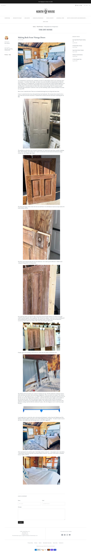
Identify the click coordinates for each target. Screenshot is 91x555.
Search (4, 5)
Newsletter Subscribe (47, 542)
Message (19, 507)
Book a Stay (55, 542)
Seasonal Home (60, 18)
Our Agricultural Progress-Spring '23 (79, 40)
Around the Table (17, 18)
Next (10, 54)
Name (19, 500)
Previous (6, 54)
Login (87, 5)
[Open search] (2, 5)
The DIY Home (40, 26)
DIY (7, 48)
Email (43, 500)
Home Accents (49, 18)
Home (34, 26)
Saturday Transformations (78, 54)
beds (5, 48)
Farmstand (7, 18)
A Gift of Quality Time (77, 59)
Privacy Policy (30, 542)
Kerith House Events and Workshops (76, 18)
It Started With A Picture (77, 45)
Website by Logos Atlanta (41, 546)
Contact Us (61, 542)
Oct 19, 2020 (20, 39)
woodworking (7, 50)
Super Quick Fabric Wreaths (78, 50)
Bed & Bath (27, 18)
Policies (35, 542)
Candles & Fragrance (38, 18)
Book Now (45, 21)
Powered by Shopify (51, 546)
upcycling (10, 48)
